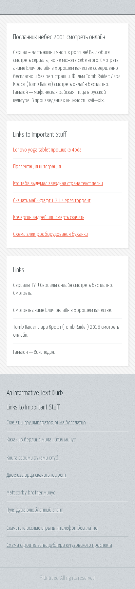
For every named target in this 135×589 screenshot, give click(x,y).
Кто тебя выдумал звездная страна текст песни (58, 183)
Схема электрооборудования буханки (50, 234)
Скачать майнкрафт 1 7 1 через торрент (51, 200)
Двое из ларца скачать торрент (36, 475)
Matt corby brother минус (31, 492)
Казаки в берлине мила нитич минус (41, 439)
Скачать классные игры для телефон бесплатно (52, 528)
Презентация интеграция (37, 166)
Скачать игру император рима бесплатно (46, 422)
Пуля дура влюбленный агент (35, 510)
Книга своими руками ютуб (32, 458)
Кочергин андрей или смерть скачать (48, 217)
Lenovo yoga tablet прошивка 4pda (47, 150)
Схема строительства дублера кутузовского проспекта (59, 545)
